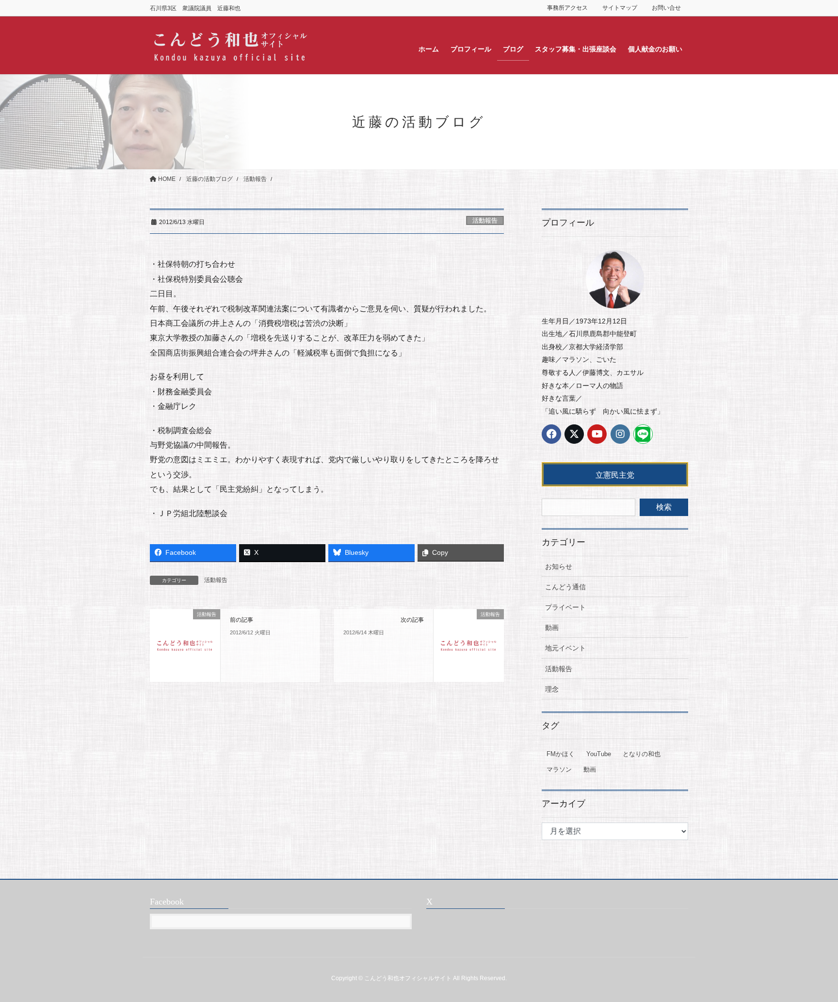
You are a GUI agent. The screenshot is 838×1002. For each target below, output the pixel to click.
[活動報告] (185, 645)
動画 (552, 627)
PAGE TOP (810, 963)
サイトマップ (619, 7)
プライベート (565, 607)
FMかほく (561, 754)
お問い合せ (666, 7)
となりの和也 (642, 754)
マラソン (559, 769)
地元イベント (565, 648)
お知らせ (558, 566)
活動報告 (485, 220)
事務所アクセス (567, 7)
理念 (552, 689)
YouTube (598, 754)
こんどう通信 (565, 587)
